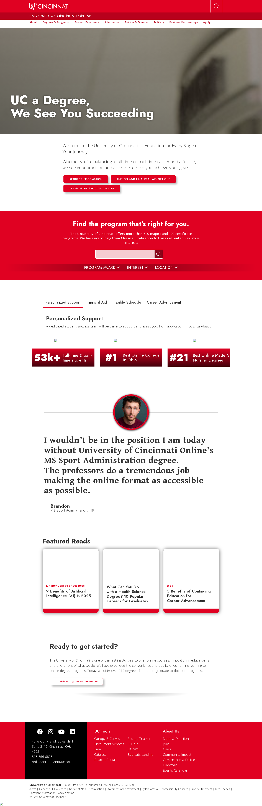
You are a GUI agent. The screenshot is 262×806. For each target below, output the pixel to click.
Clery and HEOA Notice (52, 789)
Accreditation (66, 793)
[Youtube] (61, 732)
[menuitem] (33, 22)
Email (98, 749)
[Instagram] (50, 732)
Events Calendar (175, 770)
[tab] (63, 303)
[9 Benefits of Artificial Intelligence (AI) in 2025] (71, 565)
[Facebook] (40, 732)
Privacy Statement (201, 789)
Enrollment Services (109, 744)
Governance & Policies (179, 759)
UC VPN (133, 749)
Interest (136, 267)
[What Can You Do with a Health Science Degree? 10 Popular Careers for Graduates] (131, 565)
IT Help (133, 744)
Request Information (86, 179)
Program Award (100, 267)
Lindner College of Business (65, 585)
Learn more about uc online (92, 188)
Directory (170, 765)
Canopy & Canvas (107, 738)
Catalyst (100, 754)
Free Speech (222, 789)
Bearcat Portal (105, 759)
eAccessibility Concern (174, 789)
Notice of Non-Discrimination (86, 789)
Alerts (32, 789)
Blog (170, 585)
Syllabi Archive (150, 789)
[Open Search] (216, 6)
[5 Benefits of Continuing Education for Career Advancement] (191, 565)
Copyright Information (42, 793)
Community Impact (177, 754)
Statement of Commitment (123, 789)
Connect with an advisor (77, 681)
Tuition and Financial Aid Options (143, 179)
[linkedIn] (72, 732)
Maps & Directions (176, 738)
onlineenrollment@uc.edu (51, 762)
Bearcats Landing (140, 754)
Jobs (166, 744)
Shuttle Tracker (139, 738)
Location (165, 267)
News (167, 749)
